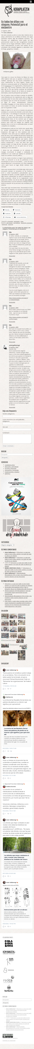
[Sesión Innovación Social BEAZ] (13, 616)
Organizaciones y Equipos (12, 472)
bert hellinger (16, 223)
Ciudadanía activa (10, 465)
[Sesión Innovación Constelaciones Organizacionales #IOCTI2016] (5, 623)
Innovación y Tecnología (12, 470)
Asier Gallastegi (8, 32)
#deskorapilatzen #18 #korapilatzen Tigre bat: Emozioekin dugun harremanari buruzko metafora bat (18, 592)
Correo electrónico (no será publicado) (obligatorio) (13, 420)
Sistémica (7, 473)
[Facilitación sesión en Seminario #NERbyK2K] (20, 641)
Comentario (6, 433)
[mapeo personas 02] (13, 652)
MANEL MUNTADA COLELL (13, 568)
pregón (11, 104)
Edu (10, 232)
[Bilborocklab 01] (5, 635)
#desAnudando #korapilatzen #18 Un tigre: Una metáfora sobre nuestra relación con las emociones (18, 574)
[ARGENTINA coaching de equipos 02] (21, 629)
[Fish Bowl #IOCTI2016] (8, 640)
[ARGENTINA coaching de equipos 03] (21, 622)
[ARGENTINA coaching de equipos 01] (5, 652)
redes (21, 221)
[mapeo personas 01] (5, 646)
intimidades (17, 221)
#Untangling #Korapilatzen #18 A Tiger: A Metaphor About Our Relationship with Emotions (18, 588)
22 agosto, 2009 (13, 234)
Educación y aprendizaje (11, 467)
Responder (12, 256)
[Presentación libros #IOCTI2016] (21, 635)
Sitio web (5, 427)
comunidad (10, 221)
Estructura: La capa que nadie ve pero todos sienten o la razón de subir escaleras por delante (18, 554)
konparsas (8, 86)
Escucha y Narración (10, 468)
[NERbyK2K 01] (21, 655)
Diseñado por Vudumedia (9, 1040)
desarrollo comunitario (26, 223)
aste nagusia (9, 223)
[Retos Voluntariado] (5, 616)
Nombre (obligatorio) (9, 414)
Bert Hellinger (29, 180)
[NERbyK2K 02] (13, 623)
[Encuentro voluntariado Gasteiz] (13, 629)
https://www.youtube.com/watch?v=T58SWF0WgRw (18, 299)
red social (10, 224)
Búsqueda (4, 457)
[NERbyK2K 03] (14, 645)
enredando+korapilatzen (17, 10)
